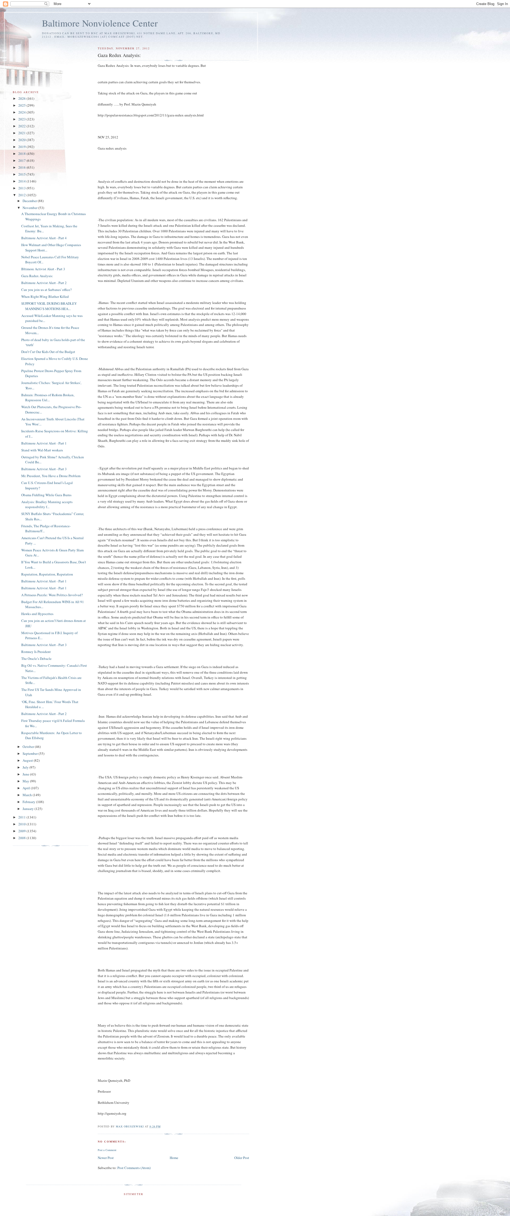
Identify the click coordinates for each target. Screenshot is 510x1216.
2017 (22, 160)
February (29, 801)
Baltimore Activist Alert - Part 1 (44, 443)
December (30, 200)
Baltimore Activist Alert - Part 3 (44, 469)
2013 (22, 188)
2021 (22, 132)
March (28, 794)
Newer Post (106, 1157)
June (26, 774)
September (31, 753)
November (30, 207)
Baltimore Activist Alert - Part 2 (44, 282)
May (26, 781)
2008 (22, 837)
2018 (22, 153)
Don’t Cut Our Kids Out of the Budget (48, 351)
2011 (22, 817)
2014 (22, 181)
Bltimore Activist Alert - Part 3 (43, 269)
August (28, 760)
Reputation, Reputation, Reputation (47, 574)
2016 (22, 167)
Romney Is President (36, 651)
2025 (22, 105)
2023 (22, 119)
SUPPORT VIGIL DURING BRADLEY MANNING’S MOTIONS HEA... (49, 306)
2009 (22, 831)
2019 (22, 146)
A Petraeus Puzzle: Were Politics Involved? (52, 594)
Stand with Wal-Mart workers (42, 450)
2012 (22, 195)
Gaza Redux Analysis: (37, 275)
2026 (22, 98)
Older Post (241, 1157)
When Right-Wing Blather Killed (45, 296)
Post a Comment (107, 1150)
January (29, 808)
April (27, 788)
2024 (22, 112)
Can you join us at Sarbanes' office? (46, 289)
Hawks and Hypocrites (37, 613)
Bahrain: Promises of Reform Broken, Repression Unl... (47, 398)
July (26, 767)
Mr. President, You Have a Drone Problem (50, 475)
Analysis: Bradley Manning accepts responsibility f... (47, 504)
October (29, 746)
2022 (22, 126)
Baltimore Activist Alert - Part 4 (44, 238)
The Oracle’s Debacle (36, 658)
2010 (22, 824)
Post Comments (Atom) (134, 1167)
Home (174, 1157)
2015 (22, 174)
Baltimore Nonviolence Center (100, 23)
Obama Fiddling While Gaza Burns (46, 494)
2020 (22, 139)
